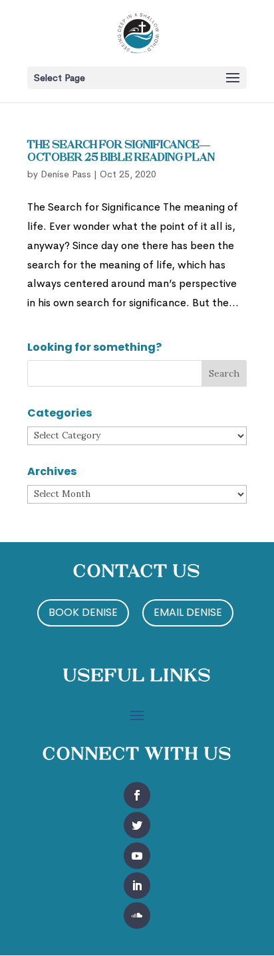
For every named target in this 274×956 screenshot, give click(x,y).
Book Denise (83, 612)
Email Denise (188, 612)
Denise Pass (66, 174)
